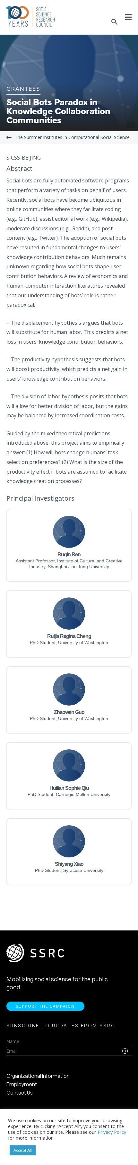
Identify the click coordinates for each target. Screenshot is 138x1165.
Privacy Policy (112, 1132)
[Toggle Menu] (128, 17)
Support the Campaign (45, 1006)
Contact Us (19, 1092)
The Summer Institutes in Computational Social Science (72, 137)
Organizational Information (38, 1076)
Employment (21, 1084)
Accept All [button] (22, 1150)
